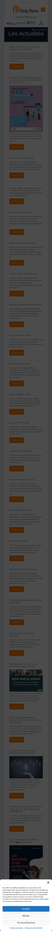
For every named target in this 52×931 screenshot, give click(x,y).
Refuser (26, 916)
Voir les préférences (26, 923)
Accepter (26, 909)
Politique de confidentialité (33, 928)
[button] (48, 882)
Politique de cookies (16, 928)
